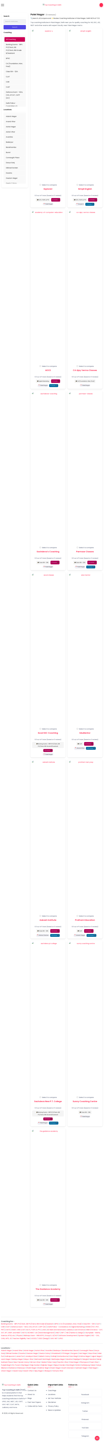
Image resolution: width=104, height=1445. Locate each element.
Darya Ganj (10, 162)
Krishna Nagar (84, 1356)
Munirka (69, 1359)
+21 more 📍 (91, 935)
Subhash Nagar (81, 1368)
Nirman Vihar (35, 1362)
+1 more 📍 (90, 204)
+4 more (92, 562)
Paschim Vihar (62, 1362)
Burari (8, 152)
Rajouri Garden (59, 1365)
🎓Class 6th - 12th (42, 562)
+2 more (89, 744)
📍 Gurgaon (80, 204)
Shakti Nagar (31, 1368)
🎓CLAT (79, 744)
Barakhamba (11, 147)
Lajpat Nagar (96, 1356)
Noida (44, 1362)
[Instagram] (85, 1401)
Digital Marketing (77, 1327)
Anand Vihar (10, 121)
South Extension (68, 1368)
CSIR (7, 82)
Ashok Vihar (10, 132)
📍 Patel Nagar (48, 204)
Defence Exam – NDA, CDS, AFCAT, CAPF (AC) (14, 95)
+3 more (48, 750)
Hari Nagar (83, 1353)
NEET (58, 1333)
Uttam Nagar (6, 1371)
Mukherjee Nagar (58, 1359)
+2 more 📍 (54, 1123)
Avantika (9, 137)
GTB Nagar (65, 1353)
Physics (19, 1335)
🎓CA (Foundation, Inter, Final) (84, 381)
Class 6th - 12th (12, 71)
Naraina (92, 1359)
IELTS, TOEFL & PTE (34, 1330)
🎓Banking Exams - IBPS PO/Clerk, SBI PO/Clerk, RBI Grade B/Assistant (48, 745)
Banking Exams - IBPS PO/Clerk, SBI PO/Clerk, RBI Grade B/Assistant (14, 48)
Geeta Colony (11, 183)
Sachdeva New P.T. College (48, 1101)
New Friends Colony (21, 1362)
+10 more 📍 (91, 748)
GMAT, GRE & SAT (18, 1330)
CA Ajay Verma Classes (85, 370)
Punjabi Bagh (6, 1365)
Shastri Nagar (55, 1368)
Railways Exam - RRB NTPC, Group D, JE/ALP (41, 1335)
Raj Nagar (25, 1365)
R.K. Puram (16, 1365)
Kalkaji (53, 1356)
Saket (93, 1365)
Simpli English (85, 189)
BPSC (8, 58)
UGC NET (54, 1338)
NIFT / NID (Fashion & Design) (72, 1333)
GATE (8, 1330)
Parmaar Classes (85, 551)
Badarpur (9, 142)
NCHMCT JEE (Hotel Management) (41, 1333)
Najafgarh (77, 1359)
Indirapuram (10, 1356)
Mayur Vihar (28, 1359)
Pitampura (84, 1362)
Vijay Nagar (38, 1371)
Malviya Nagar (17, 1359)
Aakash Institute (48, 920)
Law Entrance (79, 1330)
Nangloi (85, 1359)
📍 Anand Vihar (79, 748)
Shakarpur (21, 1368)
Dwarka (9, 173)
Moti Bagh (46, 1359)
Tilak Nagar (92, 1368)
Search (14, 27)
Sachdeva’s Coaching (48, 551)
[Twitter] (85, 1409)
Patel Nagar (74, 1362)
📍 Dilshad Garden (43, 935)
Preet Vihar (93, 1362)
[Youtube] (85, 1426)
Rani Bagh (70, 1365)
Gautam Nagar (12, 178)
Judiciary (69, 1330)
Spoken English (84, 1335)
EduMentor (85, 733)
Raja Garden (35, 1365)
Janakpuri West (31, 1356)
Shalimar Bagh (43, 1368)
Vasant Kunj (17, 1371)
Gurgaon (74, 1353)
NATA (24, 1333)
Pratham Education (85, 920)
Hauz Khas (92, 1353)
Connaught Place (12, 157)
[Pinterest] (85, 1417)
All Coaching (11, 39)
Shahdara (12, 1368)
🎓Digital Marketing (43, 381)
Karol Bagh (74, 1356)
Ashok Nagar (11, 127)
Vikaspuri (47, 1371)
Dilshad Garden (12, 168)
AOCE (48, 370)
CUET (8, 87)
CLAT (8, 77)
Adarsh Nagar (11, 116)
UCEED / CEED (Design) (40, 1338)
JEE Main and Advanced (56, 1330)
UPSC (61, 1338)
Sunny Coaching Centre (85, 1101)
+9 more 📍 (55, 935)
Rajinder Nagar (47, 1365)
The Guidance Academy (48, 1289)
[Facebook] (85, 1392)
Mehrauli (38, 1359)
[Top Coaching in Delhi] (52, 5)
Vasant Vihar (28, 1371)
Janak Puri (20, 1356)
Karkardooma (62, 1356)
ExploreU (48, 189)
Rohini (77, 1365)
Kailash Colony (44, 1356)
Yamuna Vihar (57, 1371)
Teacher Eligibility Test (21, 1338)
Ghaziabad (55, 1353)
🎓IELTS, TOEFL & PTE (43, 200)
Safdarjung (85, 1365)
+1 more (55, 200)
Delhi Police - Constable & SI (11, 104)
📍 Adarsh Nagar (79, 935)
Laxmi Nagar (6, 1359)
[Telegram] (85, 1434)
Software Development (68, 1335)
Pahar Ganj (51, 1362)
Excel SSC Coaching (48, 733)
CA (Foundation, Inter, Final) (14, 65)
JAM (43, 1330)
